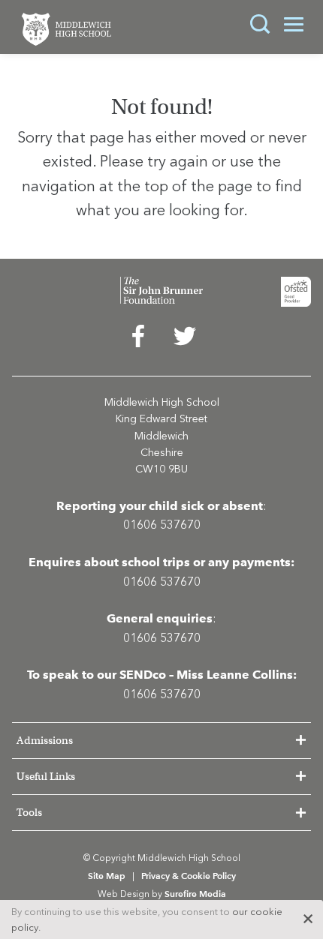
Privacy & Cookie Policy (188, 875)
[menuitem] (138, 340)
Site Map (106, 875)
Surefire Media (195, 893)
